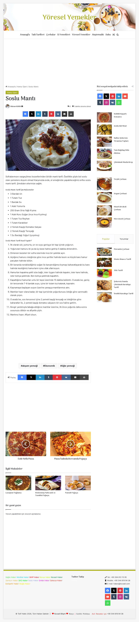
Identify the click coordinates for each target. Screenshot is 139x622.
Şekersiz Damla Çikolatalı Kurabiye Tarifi (122, 284)
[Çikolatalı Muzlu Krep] (104, 166)
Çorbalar (51, 35)
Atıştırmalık (98, 35)
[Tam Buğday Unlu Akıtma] (104, 154)
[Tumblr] (45, 114)
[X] (32, 114)
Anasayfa (25, 35)
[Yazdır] (71, 114)
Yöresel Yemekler (81, 35)
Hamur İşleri (22, 86)
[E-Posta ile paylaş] (64, 114)
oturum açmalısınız (32, 514)
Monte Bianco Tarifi (122, 259)
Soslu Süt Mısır (120, 126)
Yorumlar (124, 239)
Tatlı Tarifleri (38, 35)
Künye (71, 614)
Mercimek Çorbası (122, 219)
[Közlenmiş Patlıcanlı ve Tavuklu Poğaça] (48, 483)
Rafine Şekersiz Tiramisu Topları (121, 140)
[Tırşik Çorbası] (104, 184)
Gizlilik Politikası (83, 614)
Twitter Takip (78, 577)
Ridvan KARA (15, 106)
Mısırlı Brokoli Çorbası (120, 208)
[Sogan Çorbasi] (104, 197)
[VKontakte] (58, 114)
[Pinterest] (51, 114)
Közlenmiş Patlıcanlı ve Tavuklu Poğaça (45, 494)
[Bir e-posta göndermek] (22, 106)
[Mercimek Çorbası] (104, 222)
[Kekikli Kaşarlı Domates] (104, 117)
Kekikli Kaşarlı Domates (120, 115)
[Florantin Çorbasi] (104, 252)
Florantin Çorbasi (121, 249)
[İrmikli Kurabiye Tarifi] (104, 297)
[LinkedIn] (38, 114)
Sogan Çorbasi (120, 193)
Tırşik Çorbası (120, 179)
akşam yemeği (30, 365)
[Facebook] (25, 114)
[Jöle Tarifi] (104, 273)
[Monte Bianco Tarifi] (104, 262)
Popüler (106, 239)
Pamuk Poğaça (71, 492)
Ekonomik (49, 365)
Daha (108, 35)
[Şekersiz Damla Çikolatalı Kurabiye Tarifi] (104, 285)
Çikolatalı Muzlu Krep (123, 162)
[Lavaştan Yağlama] (18, 483)
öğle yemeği (68, 365)
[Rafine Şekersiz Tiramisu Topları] (104, 142)
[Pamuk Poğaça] (78, 483)
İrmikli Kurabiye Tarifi (123, 293)
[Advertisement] (70, 62)
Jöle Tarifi (118, 270)
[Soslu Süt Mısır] (104, 129)
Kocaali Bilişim (60, 614)
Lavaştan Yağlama (13, 492)
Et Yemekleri (63, 35)
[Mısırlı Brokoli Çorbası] (104, 210)
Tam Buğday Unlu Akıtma (121, 152)
